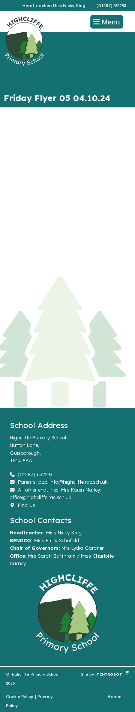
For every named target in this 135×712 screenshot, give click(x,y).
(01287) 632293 (111, 5)
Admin (115, 696)
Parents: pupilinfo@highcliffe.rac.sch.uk (62, 482)
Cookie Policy (19, 696)
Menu (110, 22)
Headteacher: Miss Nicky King (54, 5)
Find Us (25, 505)
